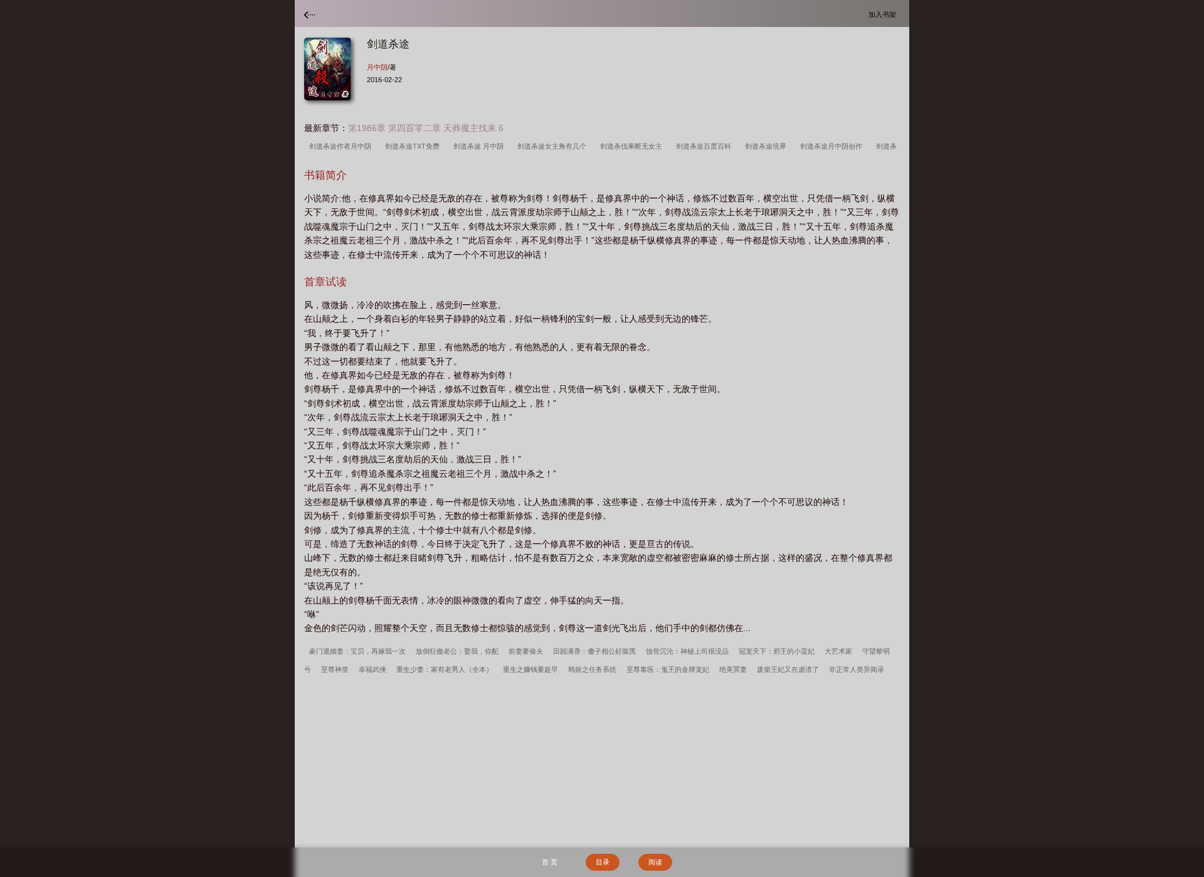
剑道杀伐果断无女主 (633, 146)
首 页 (549, 862)
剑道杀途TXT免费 (414, 146)
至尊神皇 (335, 669)
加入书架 (884, 14)
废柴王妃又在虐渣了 (788, 669)
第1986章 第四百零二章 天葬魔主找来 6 (426, 128)
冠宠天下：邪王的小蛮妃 (777, 651)
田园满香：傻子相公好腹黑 (594, 651)
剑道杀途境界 (767, 146)
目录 (603, 862)
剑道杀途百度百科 (705, 146)
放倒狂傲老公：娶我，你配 (457, 651)
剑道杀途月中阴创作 (833, 146)
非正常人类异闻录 (856, 669)
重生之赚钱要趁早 (530, 669)
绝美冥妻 (733, 669)
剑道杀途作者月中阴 (342, 146)
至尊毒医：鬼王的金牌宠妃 (667, 669)
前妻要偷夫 (526, 651)
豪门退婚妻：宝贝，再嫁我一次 (357, 651)
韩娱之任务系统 (592, 669)
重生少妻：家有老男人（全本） (444, 669)
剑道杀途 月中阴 (480, 146)
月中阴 (377, 67)
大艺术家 (838, 651)
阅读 (655, 862)
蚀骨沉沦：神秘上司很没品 (687, 651)
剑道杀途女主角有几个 (553, 146)
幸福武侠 (372, 669)
